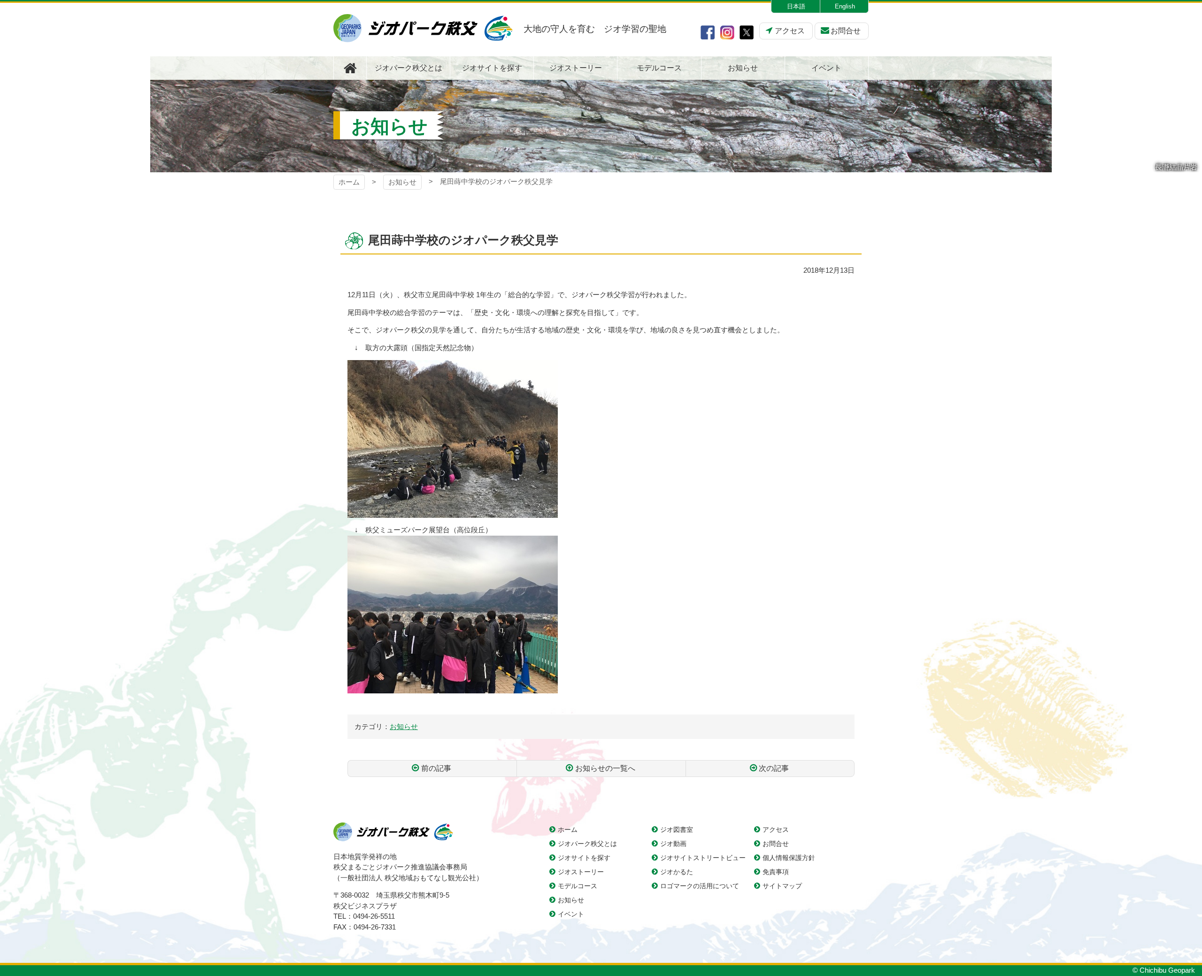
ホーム (349, 182)
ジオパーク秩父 (423, 28)
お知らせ (402, 182)
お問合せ (846, 31)
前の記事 (436, 768)
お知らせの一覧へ (605, 768)
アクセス (790, 31)
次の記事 (774, 768)
